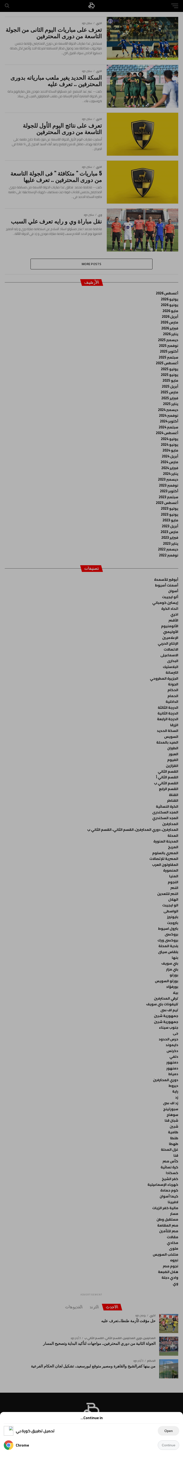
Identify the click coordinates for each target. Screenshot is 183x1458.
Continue (168, 1445)
